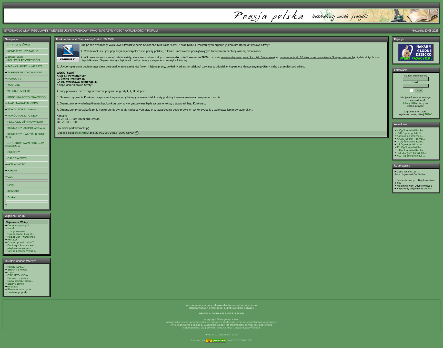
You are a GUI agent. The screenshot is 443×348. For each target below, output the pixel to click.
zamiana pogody (17, 292)
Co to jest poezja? (18, 225)
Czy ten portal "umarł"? (21, 242)
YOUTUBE (13, 84)
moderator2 (82, 132)
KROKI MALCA (16, 266)
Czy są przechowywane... (22, 250)
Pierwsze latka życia (19, 289)
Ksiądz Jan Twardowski (21, 236)
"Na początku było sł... (20, 234)
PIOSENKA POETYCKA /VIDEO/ (26, 97)
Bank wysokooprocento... (22, 245)
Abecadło (12, 286)
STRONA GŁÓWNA (16, 30)
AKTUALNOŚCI (135, 30)
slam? (10, 228)
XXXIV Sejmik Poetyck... (411, 138)
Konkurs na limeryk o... (410, 135)
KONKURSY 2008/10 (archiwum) (26, 128)
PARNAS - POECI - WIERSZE (25, 66)
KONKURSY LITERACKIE (22, 51)
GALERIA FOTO (17, 158)
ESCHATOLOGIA (17, 275)
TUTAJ (428, 114)
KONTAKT (13, 191)
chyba (11, 272)
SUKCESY (13, 152)
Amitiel (428, 188)
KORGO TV (14, 78)
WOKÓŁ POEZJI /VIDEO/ (22, 115)
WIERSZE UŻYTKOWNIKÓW (69, 30)
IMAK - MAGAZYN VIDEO (106, 30)
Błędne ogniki (15, 283)
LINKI (10, 184)
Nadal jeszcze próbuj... (20, 280)
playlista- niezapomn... (20, 248)
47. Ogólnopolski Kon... (411, 147)
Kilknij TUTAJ (410, 103)
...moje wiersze (16, 231)
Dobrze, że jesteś (17, 278)
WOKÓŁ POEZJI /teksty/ (21, 109)
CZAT (10, 176)
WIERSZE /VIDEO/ (18, 91)
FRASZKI (12, 239)
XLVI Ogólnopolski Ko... (411, 155)
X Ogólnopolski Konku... (411, 130)
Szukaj (11, 197)
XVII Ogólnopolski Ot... (410, 133)
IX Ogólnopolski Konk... (411, 141)
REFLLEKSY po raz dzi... (412, 152)
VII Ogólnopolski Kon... (410, 144)
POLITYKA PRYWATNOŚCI (23, 60)
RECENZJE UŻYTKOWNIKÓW (25, 121)
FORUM (152, 30)
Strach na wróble (17, 269)
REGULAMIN (39, 30)
